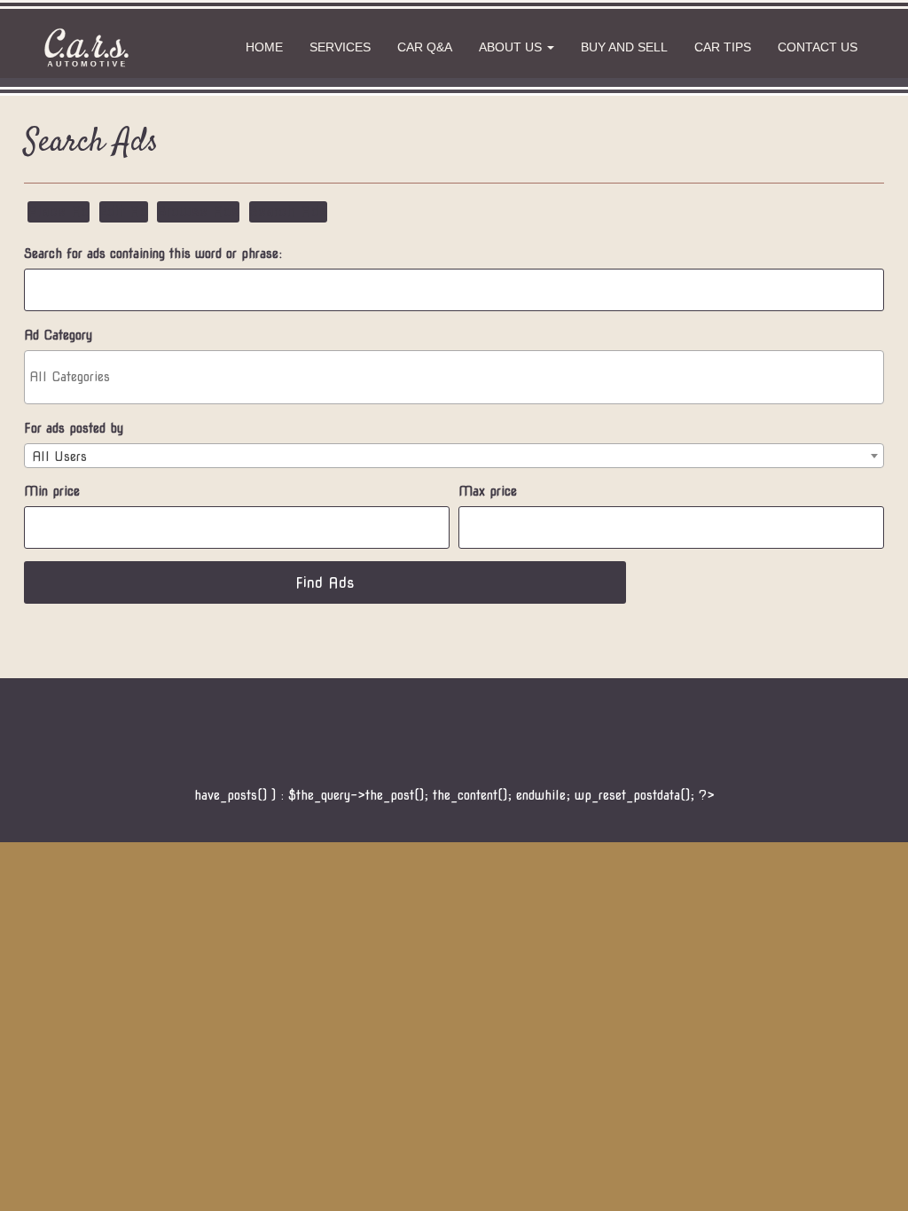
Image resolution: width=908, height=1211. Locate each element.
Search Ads (288, 211)
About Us (512, 47)
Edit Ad (123, 211)
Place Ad (58, 211)
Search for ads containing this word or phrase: (153, 253)
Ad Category (58, 335)
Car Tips (722, 47)
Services (340, 47)
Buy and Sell (624, 47)
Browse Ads (198, 211)
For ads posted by (73, 428)
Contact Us (817, 47)
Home (264, 47)
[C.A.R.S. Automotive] (86, 48)
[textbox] (458, 376)
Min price (52, 491)
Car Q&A (424, 47)
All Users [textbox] (59, 456)
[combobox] (454, 455)
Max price (487, 491)
